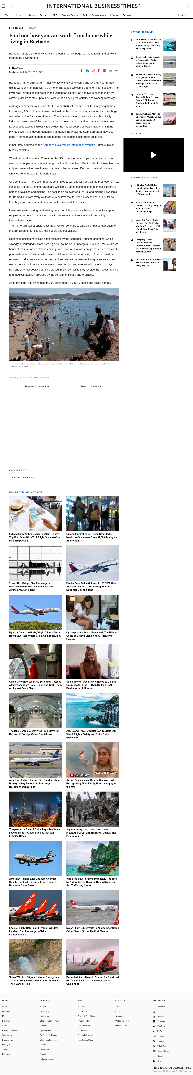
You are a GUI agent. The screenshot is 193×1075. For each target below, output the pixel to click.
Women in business (48, 1040)
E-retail (43, 1006)
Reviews (127, 15)
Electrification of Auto (49, 1021)
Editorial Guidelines (92, 386)
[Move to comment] (116, 70)
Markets (32, 15)
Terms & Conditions (86, 1016)
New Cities (44, 1049)
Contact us (82, 1011)
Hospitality (44, 1011)
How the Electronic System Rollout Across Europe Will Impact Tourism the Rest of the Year (147, 100)
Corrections (83, 1030)
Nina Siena (17, 68)
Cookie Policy (84, 1026)
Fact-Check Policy (86, 1040)
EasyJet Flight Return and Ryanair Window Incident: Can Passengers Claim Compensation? (33, 931)
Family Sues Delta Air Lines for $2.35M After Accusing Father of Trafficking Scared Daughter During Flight (91, 586)
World (7, 15)
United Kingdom (122, 1021)
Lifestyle (114, 15)
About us (81, 1006)
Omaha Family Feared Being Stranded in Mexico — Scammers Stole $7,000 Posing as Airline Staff (91, 537)
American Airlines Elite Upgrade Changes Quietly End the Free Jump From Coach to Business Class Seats (33, 882)
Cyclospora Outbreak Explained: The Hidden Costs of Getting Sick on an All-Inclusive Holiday (91, 635)
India (117, 1011)
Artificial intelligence (48, 1035)
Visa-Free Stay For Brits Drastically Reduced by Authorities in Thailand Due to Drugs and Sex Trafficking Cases (91, 882)
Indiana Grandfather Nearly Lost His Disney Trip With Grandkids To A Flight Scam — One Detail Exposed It (34, 537)
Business (44, 15)
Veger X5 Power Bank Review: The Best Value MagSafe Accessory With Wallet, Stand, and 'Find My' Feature (148, 226)
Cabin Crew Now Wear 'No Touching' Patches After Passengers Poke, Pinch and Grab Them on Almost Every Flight (35, 685)
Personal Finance (70, 15)
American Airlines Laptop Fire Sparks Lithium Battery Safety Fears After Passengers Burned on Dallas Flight (35, 783)
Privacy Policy (84, 1021)
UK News (19, 15)
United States (121, 1026)
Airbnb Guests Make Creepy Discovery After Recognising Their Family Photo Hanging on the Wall (91, 783)
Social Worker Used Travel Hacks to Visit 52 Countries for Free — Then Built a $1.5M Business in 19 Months (91, 685)
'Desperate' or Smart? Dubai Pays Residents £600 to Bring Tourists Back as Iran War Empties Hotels (34, 832)
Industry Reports (47, 1059)
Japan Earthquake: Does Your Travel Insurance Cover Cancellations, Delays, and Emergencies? (91, 832)
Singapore (119, 1016)
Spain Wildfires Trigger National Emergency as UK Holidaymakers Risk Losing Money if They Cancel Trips (34, 980)
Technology (7, 1035)
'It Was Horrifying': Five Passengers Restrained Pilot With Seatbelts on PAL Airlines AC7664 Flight (31, 586)
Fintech (43, 1054)
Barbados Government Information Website (69, 144)
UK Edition (181, 15)
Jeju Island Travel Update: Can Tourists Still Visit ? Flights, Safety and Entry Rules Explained (91, 734)
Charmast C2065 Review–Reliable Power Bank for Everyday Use (149, 262)
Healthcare (44, 1016)
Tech (85, 15)
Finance (43, 1026)
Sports (5, 1049)
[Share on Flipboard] (99, 70)
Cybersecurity (46, 1030)
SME (55, 15)
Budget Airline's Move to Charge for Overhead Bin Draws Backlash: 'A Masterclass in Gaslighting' (92, 980)
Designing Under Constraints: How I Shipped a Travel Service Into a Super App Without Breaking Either (148, 245)
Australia (119, 1006)
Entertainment (99, 15)
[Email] (110, 70)
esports (43, 1045)
